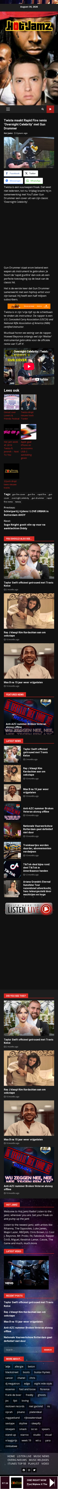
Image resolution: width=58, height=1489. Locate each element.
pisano (21, 1412)
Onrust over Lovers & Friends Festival (11, 415)
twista (18, 501)
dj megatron (12, 1383)
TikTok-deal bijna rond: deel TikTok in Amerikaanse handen (12, 869)
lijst (15, 1400)
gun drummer (38, 498)
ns (48, 1406)
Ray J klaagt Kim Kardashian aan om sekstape (29, 611)
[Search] (43, 109)
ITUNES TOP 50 (17, 1463)
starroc (24, 1434)
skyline (23, 1423)
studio (37, 1434)
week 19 (26, 1440)
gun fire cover (18, 494)
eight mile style (43, 1383)
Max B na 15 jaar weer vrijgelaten (29, 661)
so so (34, 1429)
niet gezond (36, 1406)
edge (27, 1383)
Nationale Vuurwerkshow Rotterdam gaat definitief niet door (12, 831)
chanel (21, 1378)
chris (32, 1378)
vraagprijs (11, 1440)
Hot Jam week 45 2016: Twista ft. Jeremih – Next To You (11, 448)
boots (26, 1372)
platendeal (35, 1412)
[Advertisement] (29, 65)
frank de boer (13, 1395)
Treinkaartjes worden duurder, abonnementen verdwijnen (12, 850)
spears (46, 1429)
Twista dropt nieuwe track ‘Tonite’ (27, 415)
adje (7, 1366)
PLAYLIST (33, 1463)
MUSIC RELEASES (39, 1460)
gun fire (31, 494)
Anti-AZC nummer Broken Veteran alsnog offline (12, 811)
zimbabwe (11, 1446)
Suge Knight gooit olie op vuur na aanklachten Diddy (24, 524)
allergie (19, 1366)
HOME (11, 1456)
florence (44, 1389)
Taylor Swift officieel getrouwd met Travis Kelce (29, 561)
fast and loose (27, 1389)
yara (47, 1440)
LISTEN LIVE (24, 1456)
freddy (29, 1395)
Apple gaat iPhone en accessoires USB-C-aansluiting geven (27, 449)
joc (7, 1400)
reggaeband (12, 1417)
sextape (10, 1423)
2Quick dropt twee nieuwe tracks (10, 484)
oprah (9, 1412)
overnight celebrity (20, 498)
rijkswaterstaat (33, 1417)
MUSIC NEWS (41, 1456)
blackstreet (11, 1372)
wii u (38, 1440)
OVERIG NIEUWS (17, 1460)
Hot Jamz (8, 133)
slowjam (10, 1429)
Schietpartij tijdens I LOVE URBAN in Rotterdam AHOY (26, 511)
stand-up (10, 1434)
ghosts (42, 1395)
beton (31, 1366)
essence (10, 1389)
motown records (14, 1406)
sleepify (36, 1423)
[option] (29, 717)
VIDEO (45, 1463)
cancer (9, 1378)
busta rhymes (42, 1372)
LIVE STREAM (50, 109)
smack (23, 1429)
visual (48, 1434)
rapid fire (41, 494)
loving (25, 1400)
